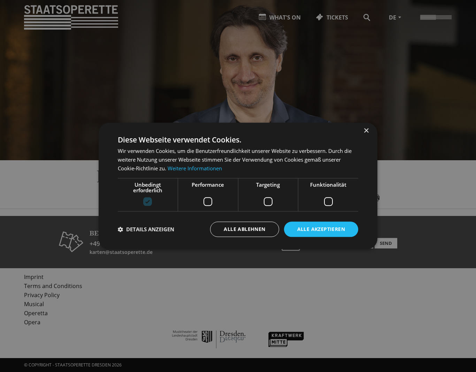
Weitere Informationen (195, 168)
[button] (146, 229)
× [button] (366, 130)
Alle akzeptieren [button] (321, 229)
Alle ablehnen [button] (244, 229)
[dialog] (238, 186)
